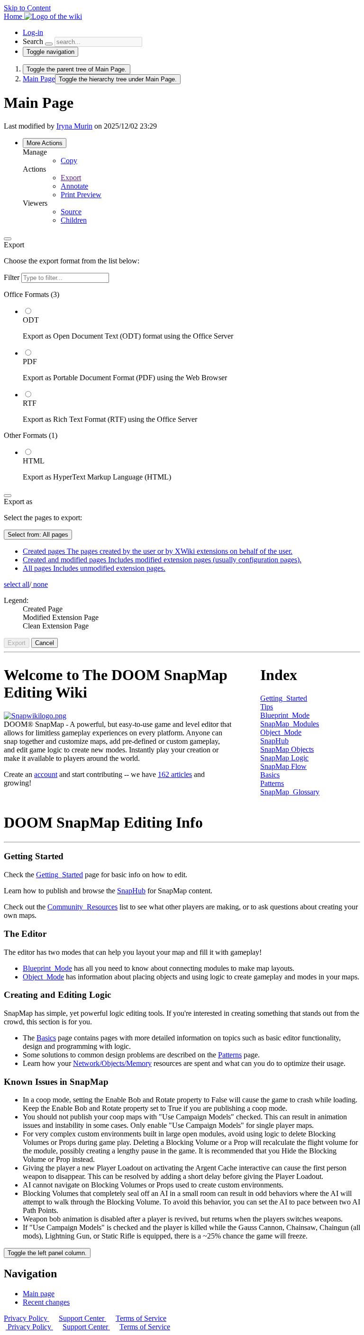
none (39, 584)
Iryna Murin (74, 126)
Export (71, 178)
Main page (39, 1294)
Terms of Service (141, 1318)
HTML (34, 461)
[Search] (49, 44)
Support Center (82, 1318)
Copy (69, 161)
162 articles (175, 774)
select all (16, 584)
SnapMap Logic (284, 758)
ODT (31, 320)
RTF (29, 403)
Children (74, 220)
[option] (191, 323)
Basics (270, 775)
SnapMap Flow (283, 766)
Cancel (44, 642)
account (45, 774)
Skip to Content (27, 8)
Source (71, 212)
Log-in (33, 32)
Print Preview (81, 195)
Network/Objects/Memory (112, 1063)
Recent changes (46, 1302)
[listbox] (182, 385)
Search (33, 41)
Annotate (74, 186)
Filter (12, 277)
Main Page (39, 79)
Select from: (38, 534)
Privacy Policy (26, 1318)
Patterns (272, 783)
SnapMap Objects (287, 749)
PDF (30, 362)
